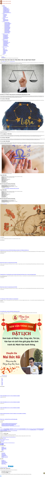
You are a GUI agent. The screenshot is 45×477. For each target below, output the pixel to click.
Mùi (2, 382)
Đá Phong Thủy (33, 429)
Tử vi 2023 (3, 460)
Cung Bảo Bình (4, 430)
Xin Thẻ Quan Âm (5, 45)
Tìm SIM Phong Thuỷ (4, 455)
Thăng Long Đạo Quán (4, 375)
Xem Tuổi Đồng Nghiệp (6, 37)
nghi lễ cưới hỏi (41, 428)
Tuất (2, 384)
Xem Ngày (4, 52)
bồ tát (38, 428)
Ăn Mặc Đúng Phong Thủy (6, 9)
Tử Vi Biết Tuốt (3, 61)
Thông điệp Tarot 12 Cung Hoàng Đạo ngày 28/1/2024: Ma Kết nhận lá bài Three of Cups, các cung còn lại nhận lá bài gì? (18, 274)
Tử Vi (4, 48)
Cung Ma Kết (8, 430)
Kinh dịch (4, 51)
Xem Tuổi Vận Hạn (5, 38)
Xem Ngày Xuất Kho (7, 32)
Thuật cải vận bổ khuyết (4, 462)
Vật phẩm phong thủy (5, 20)
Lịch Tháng (4, 16)
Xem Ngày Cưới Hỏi (7, 29)
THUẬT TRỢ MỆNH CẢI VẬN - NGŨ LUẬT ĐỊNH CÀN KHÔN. (10, 395)
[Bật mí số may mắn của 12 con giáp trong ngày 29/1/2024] (7, 261)
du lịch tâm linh (22, 428)
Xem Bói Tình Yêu (5, 41)
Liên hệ (2, 449)
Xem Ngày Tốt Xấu (7, 22)
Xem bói (3, 39)
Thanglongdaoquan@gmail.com (4, 442)
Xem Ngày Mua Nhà (7, 30)
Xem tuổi (3, 33)
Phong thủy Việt (5, 49)
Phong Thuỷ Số (3, 463)
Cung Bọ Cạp (11, 430)
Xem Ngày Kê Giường (7, 28)
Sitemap (2, 450)
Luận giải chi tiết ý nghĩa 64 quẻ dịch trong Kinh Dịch (8, 425)
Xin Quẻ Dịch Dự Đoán (6, 46)
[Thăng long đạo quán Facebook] (0, 444)
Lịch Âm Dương (5, 15)
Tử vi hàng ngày (5, 47)
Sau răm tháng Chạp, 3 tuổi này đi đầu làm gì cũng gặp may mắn (9, 311)
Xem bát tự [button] (3, 6)
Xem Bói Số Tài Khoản (6, 43)
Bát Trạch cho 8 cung (5, 19)
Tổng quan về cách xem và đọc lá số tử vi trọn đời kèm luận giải (9, 424)
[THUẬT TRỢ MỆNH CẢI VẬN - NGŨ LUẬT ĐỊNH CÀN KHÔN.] (5, 394)
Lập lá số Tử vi (3, 453)
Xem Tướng (5, 428)
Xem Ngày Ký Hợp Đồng (8, 31)
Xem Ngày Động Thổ (7, 24)
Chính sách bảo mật (4, 448)
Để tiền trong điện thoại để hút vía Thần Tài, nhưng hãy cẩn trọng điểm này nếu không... (13, 413)
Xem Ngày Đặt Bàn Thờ (7, 27)
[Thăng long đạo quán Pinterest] (3, 444)
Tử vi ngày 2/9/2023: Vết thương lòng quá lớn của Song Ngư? (11, 188)
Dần (2, 379)
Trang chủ (3, 5)
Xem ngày (3, 21)
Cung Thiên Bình (15, 430)
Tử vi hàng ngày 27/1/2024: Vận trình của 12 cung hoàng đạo (9, 298)
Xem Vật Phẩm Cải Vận (6, 10)
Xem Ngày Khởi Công (7, 25)
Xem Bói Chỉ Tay (5, 44)
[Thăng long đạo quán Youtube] (2, 444)
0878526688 (4, 438)
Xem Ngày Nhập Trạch (7, 26)
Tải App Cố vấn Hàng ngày (5, 457)
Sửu (2, 378)
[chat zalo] (1, 476)
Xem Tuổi (4, 53)
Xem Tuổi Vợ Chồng (5, 34)
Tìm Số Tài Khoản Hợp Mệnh (6, 42)
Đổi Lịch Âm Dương (5, 17)
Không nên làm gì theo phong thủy (7, 12)
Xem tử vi (3, 13)
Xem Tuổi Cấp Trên (5, 36)
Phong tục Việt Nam (5, 50)
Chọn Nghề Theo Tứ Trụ (6, 8)
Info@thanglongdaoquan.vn (11, 442)
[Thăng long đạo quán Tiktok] (1, 444)
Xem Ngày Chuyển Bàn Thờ (8, 23)
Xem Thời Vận (5, 7)
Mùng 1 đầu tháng (10, 428)
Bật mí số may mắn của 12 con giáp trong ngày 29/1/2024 (8, 262)
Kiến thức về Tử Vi (4, 461)
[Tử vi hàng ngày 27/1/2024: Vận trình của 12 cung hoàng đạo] (7, 297)
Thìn (2, 380)
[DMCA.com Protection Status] (4, 467)
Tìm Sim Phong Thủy (5, 40)
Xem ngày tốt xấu (4, 454)
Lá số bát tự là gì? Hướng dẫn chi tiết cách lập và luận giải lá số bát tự (9, 423)
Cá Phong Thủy (6, 429)
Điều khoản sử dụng (4, 447)
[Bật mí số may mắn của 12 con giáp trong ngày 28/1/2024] (7, 285)
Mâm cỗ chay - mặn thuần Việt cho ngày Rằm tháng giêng (8, 419)
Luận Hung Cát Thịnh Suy (6, 11)
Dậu (2, 383)
